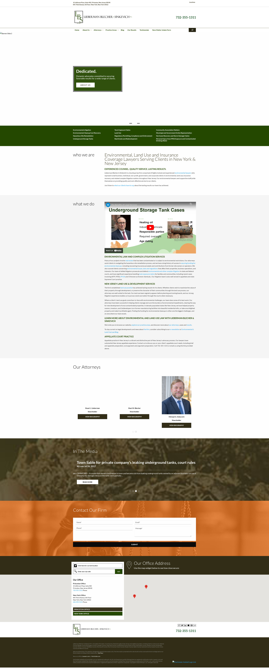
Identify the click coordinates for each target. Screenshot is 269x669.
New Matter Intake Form (161, 30)
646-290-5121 (77, 600)
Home (77, 30)
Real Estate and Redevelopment (126, 139)
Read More (84, 482)
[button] (134, 594)
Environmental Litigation (82, 130)
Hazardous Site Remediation (83, 136)
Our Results (131, 30)
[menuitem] (77, 30)
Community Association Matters (168, 130)
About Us (86, 30)
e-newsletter (174, 329)
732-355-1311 (186, 17)
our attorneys (174, 325)
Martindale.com (95, 654)
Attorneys (97, 30)
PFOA (123, 277)
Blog (122, 30)
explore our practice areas (141, 325)
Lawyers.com (86, 654)
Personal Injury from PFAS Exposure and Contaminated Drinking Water (176, 140)
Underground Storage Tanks (83, 139)
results (189, 325)
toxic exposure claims (147, 274)
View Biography (92, 417)
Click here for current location (88, 563)
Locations (192, 2)
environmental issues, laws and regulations (142, 268)
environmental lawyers (183, 173)
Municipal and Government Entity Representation (174, 133)
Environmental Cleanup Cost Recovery (87, 133)
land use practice (126, 288)
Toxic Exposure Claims (122, 130)
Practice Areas (111, 30)
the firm (147, 329)
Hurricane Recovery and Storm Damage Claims (172, 136)
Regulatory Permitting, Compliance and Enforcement (133, 136)
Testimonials (144, 30)
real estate (129, 260)
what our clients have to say (124, 185)
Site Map (100, 651)
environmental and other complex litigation (164, 271)
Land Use (118, 133)
